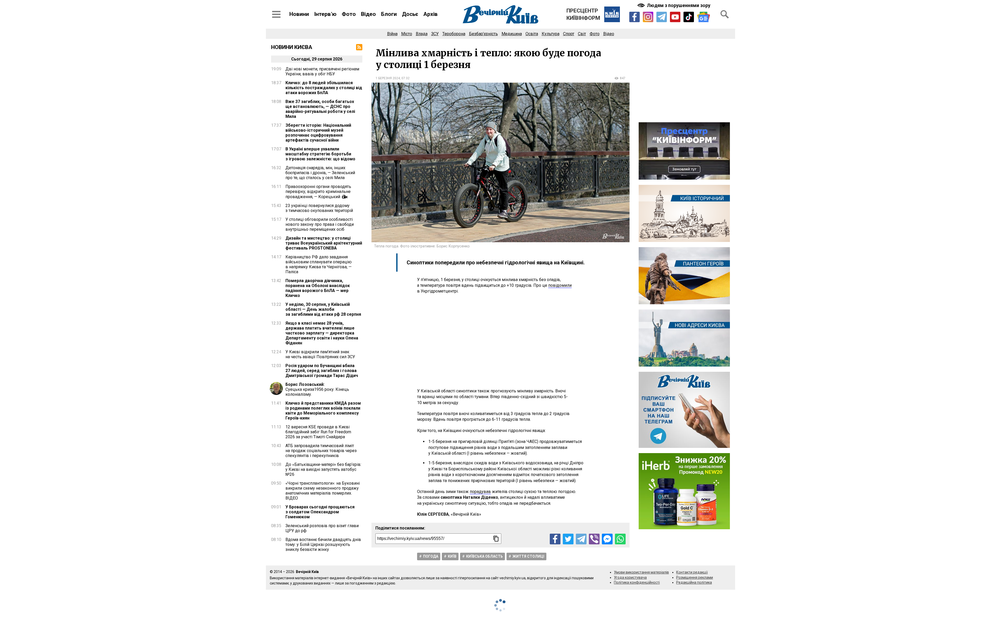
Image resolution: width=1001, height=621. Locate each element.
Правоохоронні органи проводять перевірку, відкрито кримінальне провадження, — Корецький (318, 191)
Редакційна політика (694, 582)
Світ (582, 33)
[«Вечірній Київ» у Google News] (703, 17)
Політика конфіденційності (637, 582)
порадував (480, 491)
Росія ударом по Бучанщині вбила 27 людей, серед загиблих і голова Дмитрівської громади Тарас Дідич (321, 370)
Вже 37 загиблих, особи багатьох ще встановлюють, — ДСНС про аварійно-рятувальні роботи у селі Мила (320, 109)
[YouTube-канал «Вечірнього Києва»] (675, 17)
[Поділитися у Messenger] (607, 539)
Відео (368, 14)
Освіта (532, 33)
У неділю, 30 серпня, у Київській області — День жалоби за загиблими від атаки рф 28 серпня (323, 309)
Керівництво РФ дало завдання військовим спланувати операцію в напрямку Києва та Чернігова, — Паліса (318, 264)
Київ (452, 556)
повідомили (560, 285)
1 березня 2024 (388, 78)
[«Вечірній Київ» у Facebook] (634, 17)
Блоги (389, 14)
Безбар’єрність (483, 33)
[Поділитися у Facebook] (555, 539)
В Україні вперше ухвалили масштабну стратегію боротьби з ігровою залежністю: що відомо (320, 154)
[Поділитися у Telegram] (581, 539)
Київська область (484, 556)
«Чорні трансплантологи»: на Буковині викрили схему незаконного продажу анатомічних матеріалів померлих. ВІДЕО (322, 491)
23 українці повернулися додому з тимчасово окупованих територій (319, 208)
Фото (349, 14)
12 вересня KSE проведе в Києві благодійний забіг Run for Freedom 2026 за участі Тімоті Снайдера (318, 431)
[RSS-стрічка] (359, 47)
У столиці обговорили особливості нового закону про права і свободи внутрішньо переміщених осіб (319, 224)
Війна (392, 33)
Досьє (410, 14)
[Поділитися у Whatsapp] (620, 539)
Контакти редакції (692, 572)
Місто (406, 33)
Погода (430, 556)
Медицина (512, 33)
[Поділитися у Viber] (594, 539)
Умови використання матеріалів (641, 572)
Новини (299, 14)
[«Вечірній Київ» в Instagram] (648, 17)
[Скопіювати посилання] (496, 538)
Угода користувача (630, 577)
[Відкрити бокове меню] (276, 14)
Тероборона (453, 33)
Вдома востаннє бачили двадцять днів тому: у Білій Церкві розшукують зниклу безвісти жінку (323, 544)
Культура (550, 33)
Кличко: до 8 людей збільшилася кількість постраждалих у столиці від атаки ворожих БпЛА (323, 87)
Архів (430, 14)
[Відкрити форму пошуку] (724, 14)
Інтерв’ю (325, 14)
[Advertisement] (500, 341)
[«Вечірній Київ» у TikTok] (688, 17)
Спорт (568, 33)
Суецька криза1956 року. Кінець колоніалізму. (317, 389)
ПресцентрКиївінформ (583, 14)
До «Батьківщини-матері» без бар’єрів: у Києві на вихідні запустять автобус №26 (323, 469)
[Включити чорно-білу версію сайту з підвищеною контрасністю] (674, 5)
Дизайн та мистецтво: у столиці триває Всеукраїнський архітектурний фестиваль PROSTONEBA (323, 243)
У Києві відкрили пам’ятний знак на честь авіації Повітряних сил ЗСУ (320, 354)
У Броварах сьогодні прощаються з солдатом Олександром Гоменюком (320, 511)
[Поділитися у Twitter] (568, 539)
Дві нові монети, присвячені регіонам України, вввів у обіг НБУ (322, 71)
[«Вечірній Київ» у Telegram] (661, 17)
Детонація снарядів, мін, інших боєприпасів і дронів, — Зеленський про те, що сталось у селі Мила (320, 172)
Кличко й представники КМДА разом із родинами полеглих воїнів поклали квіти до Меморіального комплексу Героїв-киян (323, 411)
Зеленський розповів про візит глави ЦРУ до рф (322, 528)
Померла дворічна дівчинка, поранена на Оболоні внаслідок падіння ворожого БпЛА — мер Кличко (317, 288)
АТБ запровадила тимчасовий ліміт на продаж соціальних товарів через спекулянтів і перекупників (321, 450)
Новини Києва (291, 47)
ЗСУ (435, 33)
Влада (422, 33)
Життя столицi (528, 556)
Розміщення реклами (694, 577)
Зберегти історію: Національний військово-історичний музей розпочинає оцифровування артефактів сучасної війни (318, 133)
